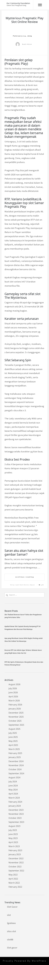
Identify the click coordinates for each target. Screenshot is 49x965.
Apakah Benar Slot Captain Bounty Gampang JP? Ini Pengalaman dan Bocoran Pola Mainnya (22, 627)
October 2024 (15, 769)
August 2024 (14, 777)
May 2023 (13, 838)
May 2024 (13, 789)
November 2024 (16, 765)
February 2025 (15, 753)
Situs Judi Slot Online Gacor (22, 585)
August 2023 (14, 826)
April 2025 (13, 745)
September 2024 (16, 773)
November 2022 (16, 862)
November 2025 (16, 716)
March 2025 (14, 749)
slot (9, 915)
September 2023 (16, 822)
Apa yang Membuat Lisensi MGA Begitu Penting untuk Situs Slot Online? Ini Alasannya (24, 639)
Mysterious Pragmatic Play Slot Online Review (24, 20)
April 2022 (13, 878)
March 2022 (14, 882)
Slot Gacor (12, 906)
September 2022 (16, 870)
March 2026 (14, 700)
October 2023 (15, 818)
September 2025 (16, 724)
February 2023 (15, 850)
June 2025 (13, 737)
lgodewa (11, 923)
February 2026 (15, 704)
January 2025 (15, 757)
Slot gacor (12, 947)
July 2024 (13, 781)
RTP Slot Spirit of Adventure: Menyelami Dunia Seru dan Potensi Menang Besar (24, 663)
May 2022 (13, 874)
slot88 (10, 939)
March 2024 (14, 797)
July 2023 (13, 830)
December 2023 (16, 809)
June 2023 (13, 834)
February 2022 (15, 886)
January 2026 (15, 708)
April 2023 (13, 842)
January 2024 (15, 805)
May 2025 (13, 741)
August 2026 (14, 684)
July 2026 (13, 688)
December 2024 (16, 761)
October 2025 (15, 720)
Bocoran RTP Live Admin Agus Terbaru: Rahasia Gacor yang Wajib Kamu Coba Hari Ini (23, 651)
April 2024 (13, 793)
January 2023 (15, 854)
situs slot (11, 931)
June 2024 (13, 785)
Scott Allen (27, 44)
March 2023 (14, 846)
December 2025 (16, 712)
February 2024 (15, 801)
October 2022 (15, 866)
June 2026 (13, 692)
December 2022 (16, 858)
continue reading (24, 577)
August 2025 (14, 729)
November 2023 (16, 814)
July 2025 (13, 733)
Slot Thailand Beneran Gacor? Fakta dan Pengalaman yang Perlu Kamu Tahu (23, 616)
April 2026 (13, 696)
